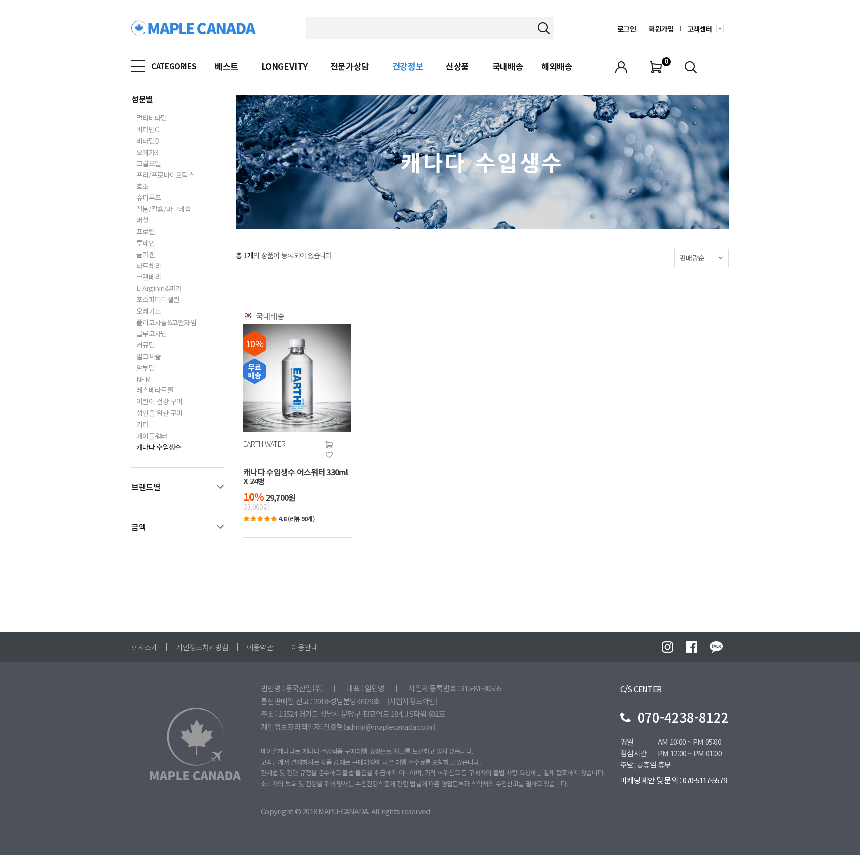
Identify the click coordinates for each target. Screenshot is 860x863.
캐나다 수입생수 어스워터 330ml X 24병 (295, 476)
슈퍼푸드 (148, 197)
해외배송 (556, 66)
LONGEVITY (284, 66)
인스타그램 (667, 647)
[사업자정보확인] (412, 701)
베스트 (226, 66)
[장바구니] (329, 445)
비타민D (147, 141)
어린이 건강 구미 (159, 401)
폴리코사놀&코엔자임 (166, 322)
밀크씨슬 (148, 356)
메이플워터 (151, 436)
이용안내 (304, 647)
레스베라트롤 (154, 390)
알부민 (145, 368)
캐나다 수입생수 (158, 447)
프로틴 (145, 231)
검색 (543, 28)
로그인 (626, 29)
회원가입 (661, 29)
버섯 (142, 220)
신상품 (457, 66)
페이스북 (691, 647)
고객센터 (699, 29)
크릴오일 (148, 163)
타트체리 (148, 266)
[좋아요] (329, 455)
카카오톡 (716, 647)
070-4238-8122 (683, 717)
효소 (142, 186)
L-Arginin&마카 (159, 288)
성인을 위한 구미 (159, 413)
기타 (142, 424)
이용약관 (260, 647)
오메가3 (147, 152)
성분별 (142, 99)
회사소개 (144, 647)
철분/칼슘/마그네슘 (163, 209)
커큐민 (145, 345)
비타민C (147, 129)
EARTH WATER (264, 444)
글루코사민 (151, 333)
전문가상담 (349, 66)
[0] (656, 66)
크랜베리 (148, 277)
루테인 (145, 243)
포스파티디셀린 (157, 299)
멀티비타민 (151, 118)
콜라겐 (145, 254)
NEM (143, 379)
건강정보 (407, 66)
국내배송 (507, 66)
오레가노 (148, 311)
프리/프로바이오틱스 (165, 175)
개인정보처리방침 (202, 647)
